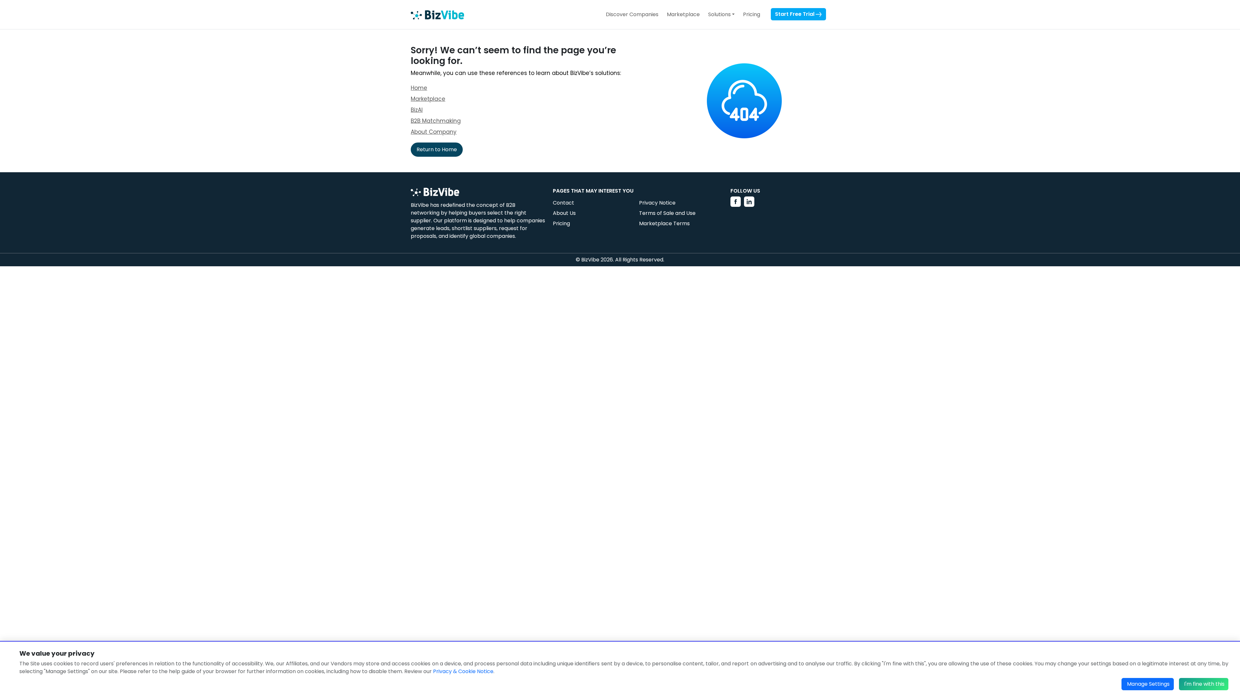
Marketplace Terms (664, 223)
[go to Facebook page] (735, 201)
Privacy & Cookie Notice (463, 671)
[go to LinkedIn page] (749, 201)
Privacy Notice (657, 202)
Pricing (751, 14)
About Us (564, 213)
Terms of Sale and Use (667, 213)
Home (419, 88)
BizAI (417, 110)
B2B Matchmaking (436, 121)
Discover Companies (632, 14)
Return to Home (437, 149)
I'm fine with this (1204, 684)
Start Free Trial (795, 14)
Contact (563, 202)
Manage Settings (1148, 684)
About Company (434, 132)
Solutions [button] (719, 14)
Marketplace (683, 14)
